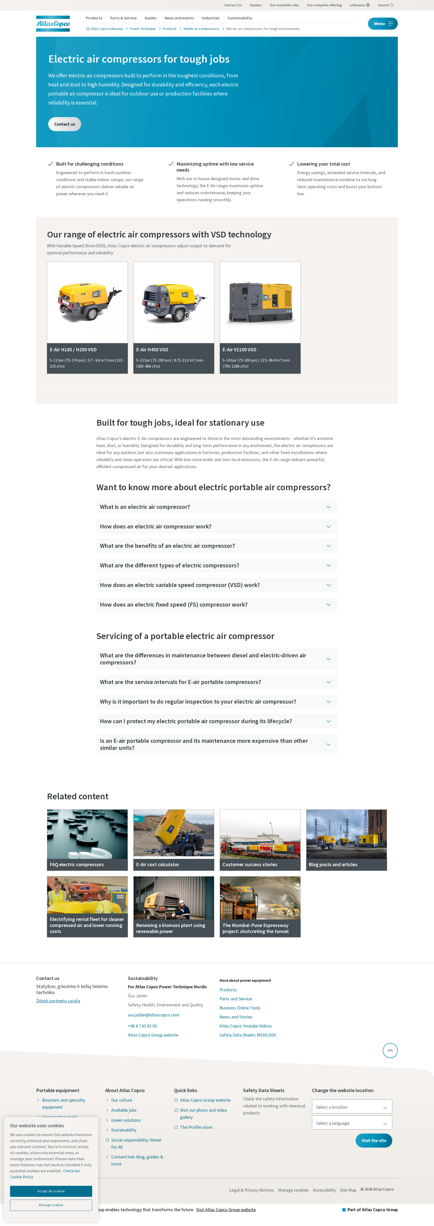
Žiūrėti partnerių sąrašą (58, 1001)
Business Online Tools (240, 1008)
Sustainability (240, 17)
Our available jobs (284, 5)
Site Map (348, 1190)
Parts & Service (123, 17)
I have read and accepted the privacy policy (197, 337)
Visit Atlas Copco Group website (226, 1209)
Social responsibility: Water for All (136, 1143)
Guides (150, 17)
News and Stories (236, 1017)
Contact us (233, 5)
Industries (211, 17)
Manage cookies (293, 1190)
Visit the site (374, 1140)
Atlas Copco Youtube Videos (246, 1026)
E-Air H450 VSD (152, 349)
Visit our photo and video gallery (203, 1113)
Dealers (256, 5)
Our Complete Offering (324, 5)
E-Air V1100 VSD (239, 349)
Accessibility (324, 1190)
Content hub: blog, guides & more (137, 1160)
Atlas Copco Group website (153, 1035)
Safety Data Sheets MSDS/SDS (248, 1035)
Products (94, 17)
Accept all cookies (51, 1191)
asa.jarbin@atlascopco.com (153, 1015)
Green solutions (126, 1120)
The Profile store (196, 1127)
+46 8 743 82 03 (142, 1026)
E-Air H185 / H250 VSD (73, 349)
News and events (179, 17)
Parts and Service (236, 999)
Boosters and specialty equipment (63, 1103)
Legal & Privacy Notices (251, 1190)
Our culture (121, 1100)
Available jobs (124, 1110)
